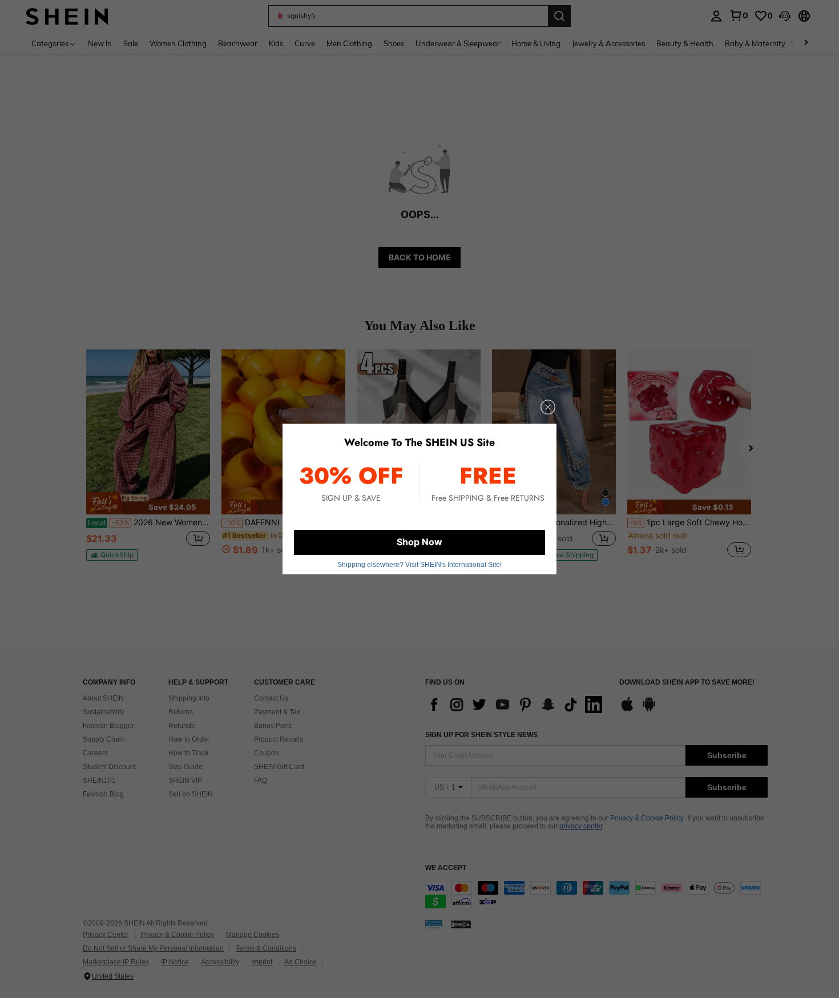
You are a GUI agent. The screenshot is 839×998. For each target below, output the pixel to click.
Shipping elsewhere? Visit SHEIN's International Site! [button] (419, 565)
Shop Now (419, 542)
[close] (547, 407)
